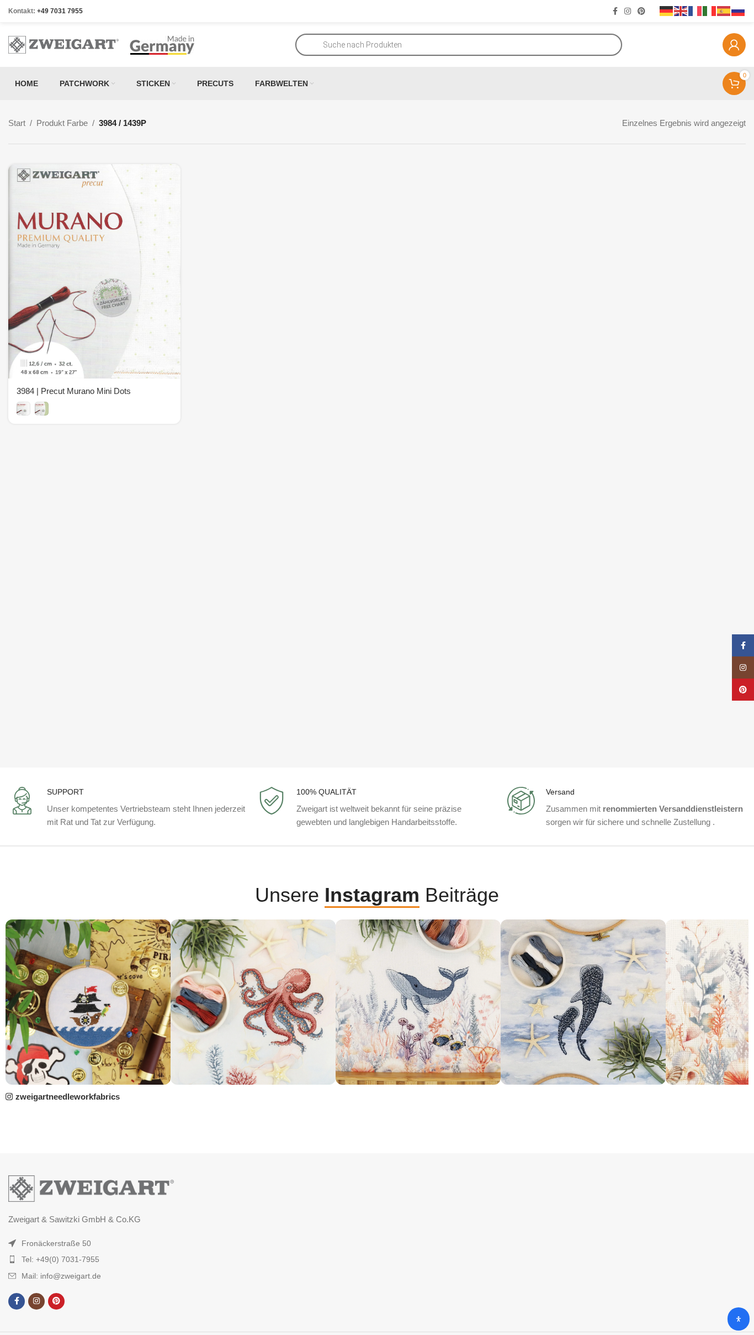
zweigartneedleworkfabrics (67, 1096)
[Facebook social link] (615, 11)
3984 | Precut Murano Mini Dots (74, 391)
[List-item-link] (108, 1243)
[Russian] (738, 10)
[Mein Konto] (734, 45)
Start (16, 123)
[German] (667, 10)
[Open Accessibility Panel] (739, 1319)
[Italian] (710, 10)
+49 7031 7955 (60, 11)
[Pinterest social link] (641, 11)
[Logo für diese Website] (63, 44)
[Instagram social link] (627, 11)
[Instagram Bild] (88, 1002)
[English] (681, 10)
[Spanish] (724, 10)
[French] (695, 10)
